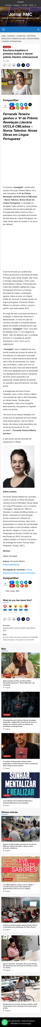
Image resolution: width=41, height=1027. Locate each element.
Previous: (19, 628)
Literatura (7, 47)
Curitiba (6, 999)
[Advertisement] (20, 163)
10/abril (7, 61)
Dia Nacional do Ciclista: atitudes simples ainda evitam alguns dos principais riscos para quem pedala (20, 1006)
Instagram (16, 5)
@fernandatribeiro (11, 564)
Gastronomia (8, 879)
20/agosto (7, 850)
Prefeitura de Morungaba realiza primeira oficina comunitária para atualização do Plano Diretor (20, 926)
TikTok (31, 5)
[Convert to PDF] (22, 108)
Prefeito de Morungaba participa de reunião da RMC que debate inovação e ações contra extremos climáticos (19, 846)
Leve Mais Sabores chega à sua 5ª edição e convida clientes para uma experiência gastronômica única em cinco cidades (18, 887)
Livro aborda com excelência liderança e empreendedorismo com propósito (17, 802)
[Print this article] (17, 108)
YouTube (24, 5)
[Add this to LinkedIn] (25, 104)
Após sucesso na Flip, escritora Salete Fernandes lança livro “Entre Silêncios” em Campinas (19, 683)
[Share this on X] (30, 104)
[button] (3, 29)
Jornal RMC (20, 14)
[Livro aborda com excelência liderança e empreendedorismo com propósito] (20, 785)
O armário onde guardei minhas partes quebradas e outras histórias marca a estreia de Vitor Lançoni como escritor (20, 763)
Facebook (8, 5)
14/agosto (7, 729)
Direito (6, 958)
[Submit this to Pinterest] (12, 108)
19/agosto (7, 687)
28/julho (7, 805)
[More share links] (26, 108)
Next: (20, 637)
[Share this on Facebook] (12, 104)
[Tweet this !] (21, 104)
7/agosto (7, 768)
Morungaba (7, 839)
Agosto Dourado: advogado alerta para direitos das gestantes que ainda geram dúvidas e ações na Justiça (20, 966)
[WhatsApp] (17, 104)
